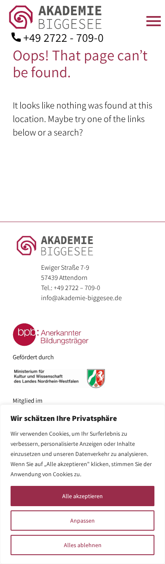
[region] (82, 484)
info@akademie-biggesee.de (81, 297)
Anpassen (82, 520)
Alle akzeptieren (82, 496)
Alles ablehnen (83, 545)
